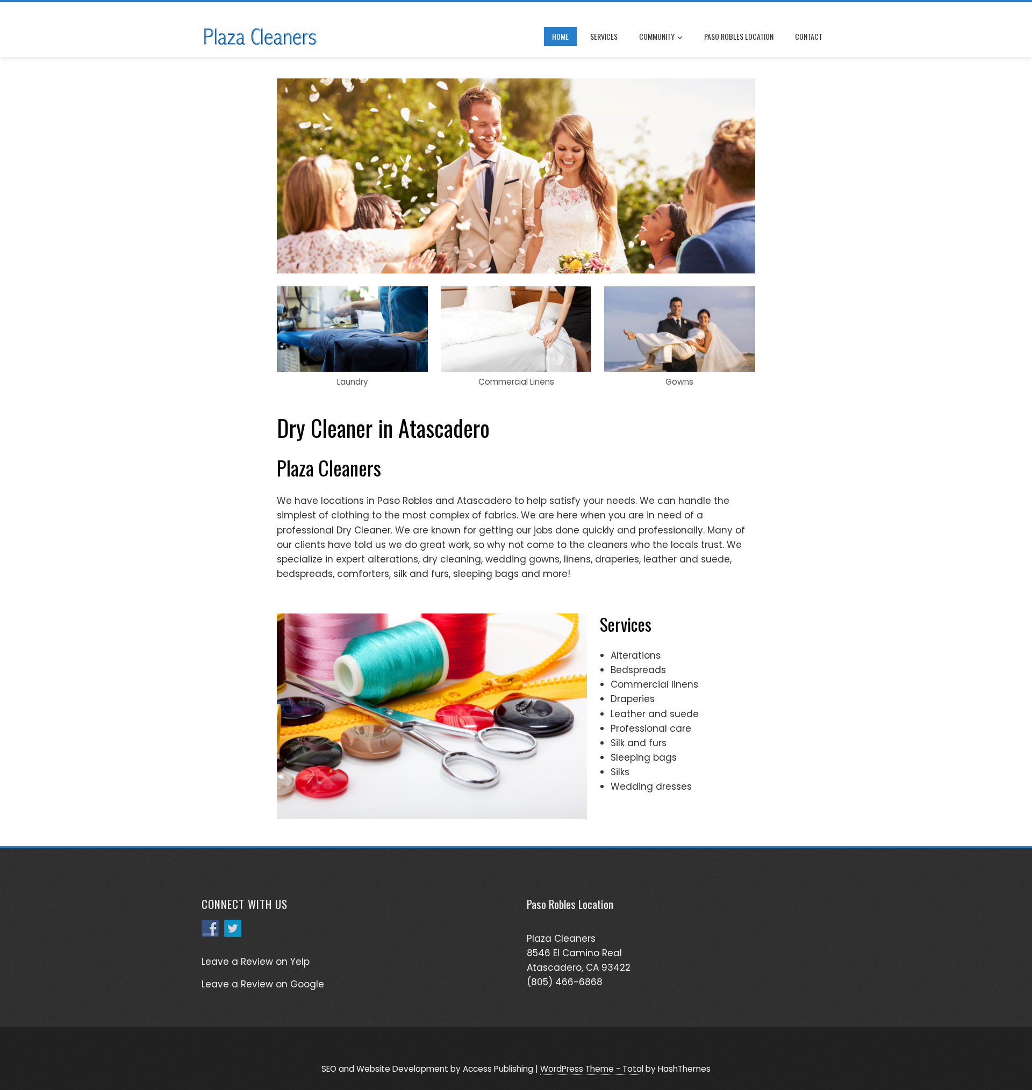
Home (560, 36)
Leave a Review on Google (263, 984)
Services (604, 36)
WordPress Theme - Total (591, 1068)
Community (657, 36)
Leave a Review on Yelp (256, 961)
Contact (808, 36)
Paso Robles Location (738, 36)
